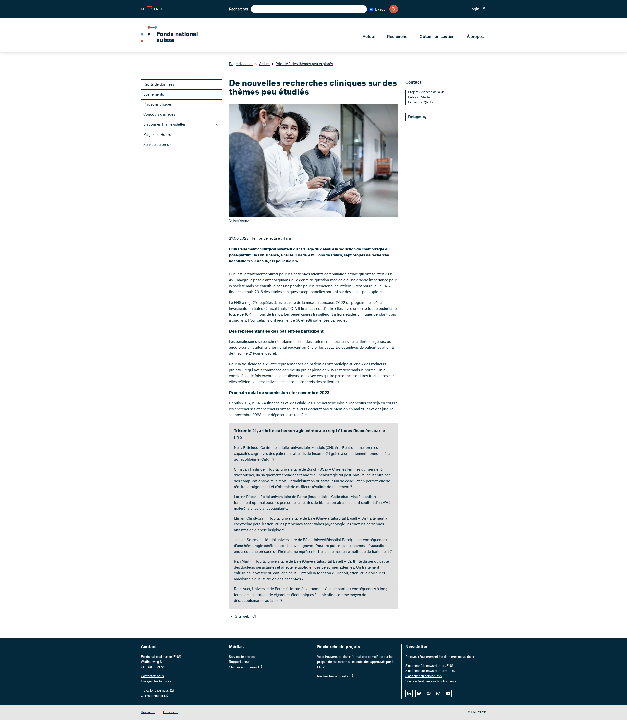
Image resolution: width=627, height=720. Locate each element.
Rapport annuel (240, 662)
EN (156, 9)
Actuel (369, 37)
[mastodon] (428, 693)
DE (143, 9)
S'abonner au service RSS (423, 676)
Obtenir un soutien (437, 37)
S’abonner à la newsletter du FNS (429, 666)
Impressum (170, 712)
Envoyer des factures (156, 681)
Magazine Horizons (159, 135)
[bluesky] (418, 693)
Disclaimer (148, 712)
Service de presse (157, 145)
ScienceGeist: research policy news (430, 681)
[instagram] (438, 693)
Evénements (153, 95)
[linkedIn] (409, 693)
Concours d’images (159, 115)
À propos (475, 37)
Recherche (397, 37)
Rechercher (238, 9)
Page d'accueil (241, 64)
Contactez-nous (152, 676)
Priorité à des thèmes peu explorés (304, 64)
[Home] (176, 41)
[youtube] (448, 693)
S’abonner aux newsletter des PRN (430, 671)
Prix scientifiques (157, 105)
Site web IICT (246, 617)
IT (162, 9)
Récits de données (158, 85)
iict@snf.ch (427, 102)
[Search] (393, 9)
